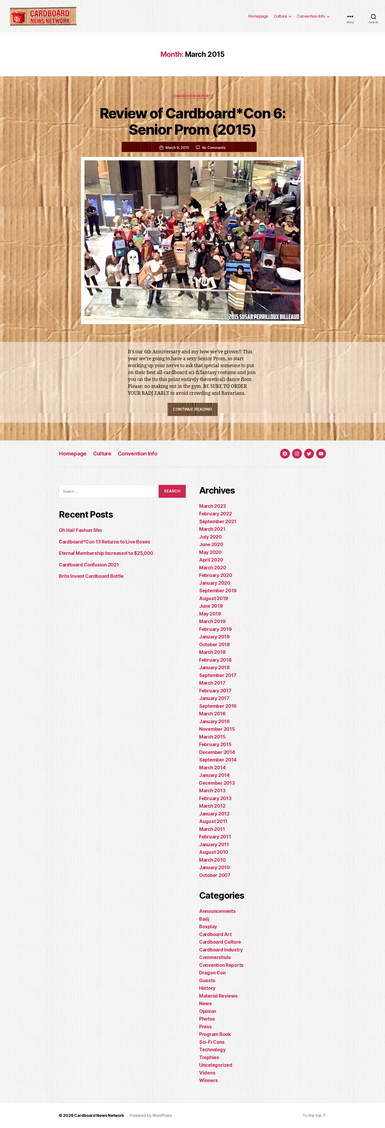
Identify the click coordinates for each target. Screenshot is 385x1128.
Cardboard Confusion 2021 (89, 565)
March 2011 (212, 829)
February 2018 (215, 660)
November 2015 (217, 729)
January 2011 (214, 844)
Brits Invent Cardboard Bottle (91, 576)
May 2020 (210, 552)
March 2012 (212, 806)
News (205, 1003)
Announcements (217, 911)
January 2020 (214, 583)
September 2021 (217, 521)
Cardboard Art (215, 934)
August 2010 (213, 852)
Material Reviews (218, 996)
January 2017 (214, 698)
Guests (207, 980)
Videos (207, 1073)
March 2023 (212, 506)
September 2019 (218, 590)
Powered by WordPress (150, 1115)
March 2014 (212, 767)
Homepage (258, 16)
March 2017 (212, 683)
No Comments (213, 147)
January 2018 (214, 667)
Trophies (209, 1057)
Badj (204, 919)
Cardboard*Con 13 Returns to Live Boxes (104, 542)
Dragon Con (212, 973)
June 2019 (211, 606)
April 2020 (211, 560)
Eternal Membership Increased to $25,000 (106, 553)
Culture (280, 16)
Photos (207, 1019)
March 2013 (212, 790)
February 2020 (215, 575)
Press (205, 1026)
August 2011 (213, 821)
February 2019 (215, 629)
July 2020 (210, 537)
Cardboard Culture (220, 942)
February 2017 (215, 691)
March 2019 (212, 621)
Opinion (207, 1011)
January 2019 (214, 637)
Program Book (215, 1034)
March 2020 (212, 567)
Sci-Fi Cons (212, 1042)
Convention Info (311, 16)
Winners (208, 1080)
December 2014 (217, 752)
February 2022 (215, 514)
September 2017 (217, 675)
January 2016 (214, 721)
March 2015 (212, 737)
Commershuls (215, 957)
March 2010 (212, 860)
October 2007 (214, 875)
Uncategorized (215, 1065)
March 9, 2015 (177, 147)
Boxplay (208, 926)
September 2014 (218, 760)
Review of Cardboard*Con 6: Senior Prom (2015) (193, 121)
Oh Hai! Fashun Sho (80, 530)
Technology (212, 1049)
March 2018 (212, 652)
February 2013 (215, 798)
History (207, 988)
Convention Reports (193, 96)
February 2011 (215, 837)
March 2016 (212, 713)
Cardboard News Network (99, 1115)
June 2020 (211, 544)
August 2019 (213, 598)
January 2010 (214, 867)
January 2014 (214, 775)
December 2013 (217, 783)
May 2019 (210, 614)
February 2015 (215, 744)
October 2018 (214, 644)
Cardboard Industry (221, 950)
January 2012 (214, 814)
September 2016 (218, 706)
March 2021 (212, 529)
